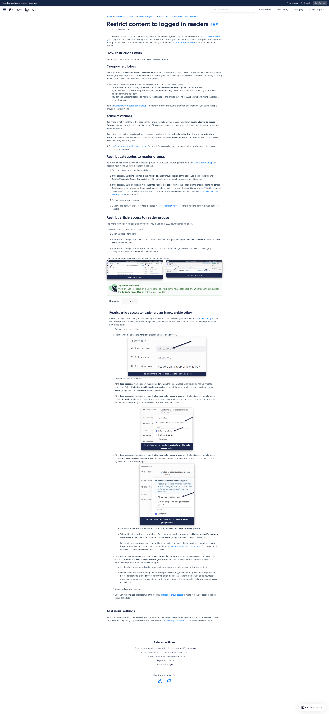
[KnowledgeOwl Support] (23, 8)
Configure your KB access (165, 660)
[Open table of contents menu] (5, 9)
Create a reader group (202, 162)
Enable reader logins (165, 664)
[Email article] (217, 24)
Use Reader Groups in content (186, 16)
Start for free (320, 3)
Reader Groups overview (184, 42)
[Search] (253, 9)
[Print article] (214, 24)
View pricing (292, 3)
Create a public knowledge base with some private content (165, 652)
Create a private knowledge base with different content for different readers (165, 648)
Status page (298, 9)
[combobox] (230, 9)
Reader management (147, 16)
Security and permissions (125, 16)
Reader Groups (165, 16)
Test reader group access (169, 205)
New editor (114, 301)
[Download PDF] (211, 24)
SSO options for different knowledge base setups (165, 656)
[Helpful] (160, 682)
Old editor (130, 301)
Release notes (265, 9)
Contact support (316, 9)
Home (109, 16)
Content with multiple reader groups (130, 105)
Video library (282, 9)
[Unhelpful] (169, 682)
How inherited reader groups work (186, 546)
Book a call (305, 3)
